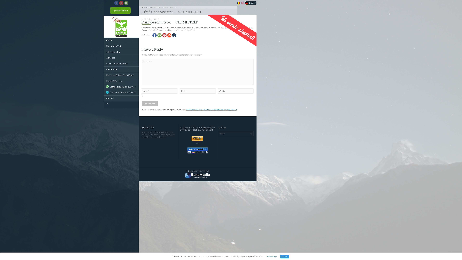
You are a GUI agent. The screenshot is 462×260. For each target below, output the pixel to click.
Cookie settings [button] (271, 256)
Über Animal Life (114, 46)
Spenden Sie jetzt (120, 10)
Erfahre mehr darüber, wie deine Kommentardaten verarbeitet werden (211, 110)
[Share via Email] (159, 35)
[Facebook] (116, 3)
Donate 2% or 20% (114, 81)
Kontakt (110, 98)
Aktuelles (110, 57)
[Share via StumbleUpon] (169, 35)
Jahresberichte (113, 52)
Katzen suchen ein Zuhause (123, 92)
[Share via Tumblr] (174, 35)
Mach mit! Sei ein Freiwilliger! (120, 75)
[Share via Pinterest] (164, 35)
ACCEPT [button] (284, 256)
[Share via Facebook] (154, 35)
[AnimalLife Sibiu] (121, 26)
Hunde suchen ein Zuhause (123, 86)
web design (190, 171)
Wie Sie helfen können (117, 63)
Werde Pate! (111, 69)
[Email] (126, 3)
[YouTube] (121, 3)
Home (109, 40)
